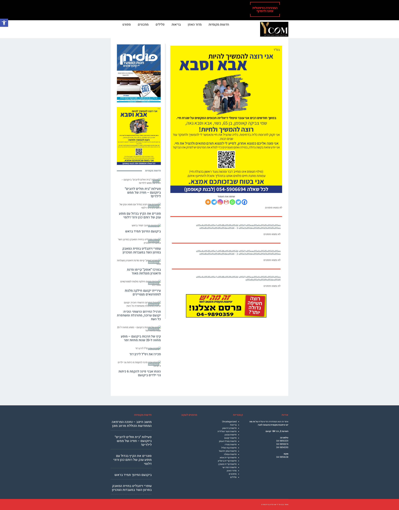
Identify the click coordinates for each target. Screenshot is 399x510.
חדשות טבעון (231, 434)
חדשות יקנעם (230, 438)
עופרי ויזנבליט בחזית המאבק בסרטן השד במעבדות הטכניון (141, 250)
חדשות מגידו (231, 444)
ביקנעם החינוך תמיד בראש (143, 231)
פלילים (233, 477)
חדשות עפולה (230, 454)
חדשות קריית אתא (228, 457)
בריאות (233, 425)
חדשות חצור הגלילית (227, 431)
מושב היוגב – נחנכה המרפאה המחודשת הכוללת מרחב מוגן (132, 424)
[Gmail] (226, 202)
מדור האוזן (232, 470)
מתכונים (233, 474)
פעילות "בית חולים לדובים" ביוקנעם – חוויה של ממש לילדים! (143, 193)
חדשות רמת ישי (229, 467)
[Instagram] (220, 202)
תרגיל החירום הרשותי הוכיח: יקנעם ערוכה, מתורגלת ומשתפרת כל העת (139, 315)
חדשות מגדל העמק (228, 441)
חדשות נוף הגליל (229, 447)
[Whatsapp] (232, 202)
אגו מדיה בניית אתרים (268, 504)
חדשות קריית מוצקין (227, 464)
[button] (4, 23)
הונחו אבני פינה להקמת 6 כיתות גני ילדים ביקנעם (139, 373)
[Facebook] (244, 202)
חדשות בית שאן (229, 428)
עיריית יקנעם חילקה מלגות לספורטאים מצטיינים (143, 292)
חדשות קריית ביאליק (227, 461)
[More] (208, 202)
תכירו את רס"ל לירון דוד (145, 354)
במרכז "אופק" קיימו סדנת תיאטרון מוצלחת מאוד (144, 271)
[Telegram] (214, 202)
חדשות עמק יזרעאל (228, 451)
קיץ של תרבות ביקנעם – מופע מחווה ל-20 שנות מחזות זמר (141, 338)
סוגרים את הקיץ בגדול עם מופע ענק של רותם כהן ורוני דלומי (140, 215)
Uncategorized (229, 421)
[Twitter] (238, 202)
